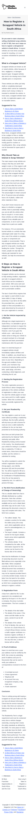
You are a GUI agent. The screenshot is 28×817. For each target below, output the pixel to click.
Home (9, 17)
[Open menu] (24, 7)
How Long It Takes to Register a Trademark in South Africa (21, 782)
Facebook (21, 809)
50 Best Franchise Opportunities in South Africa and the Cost (7, 782)
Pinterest (14, 809)
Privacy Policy (8, 812)
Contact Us (6, 809)
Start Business (16, 17)
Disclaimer (20, 812)
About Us (20, 807)
